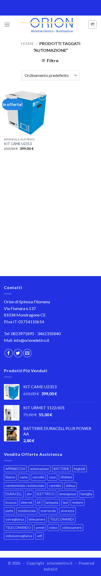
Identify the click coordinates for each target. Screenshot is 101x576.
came (24, 477)
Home (27, 43)
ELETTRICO (46, 494)
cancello (38, 477)
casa (52, 477)
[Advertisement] (50, 219)
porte (9, 511)
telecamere (37, 519)
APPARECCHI (15, 469)
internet (26, 502)
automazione (39, 469)
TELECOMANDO (18, 527)
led (65, 502)
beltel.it (50, 569)
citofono (66, 477)
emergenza (67, 494)
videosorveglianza (18, 536)
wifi (39, 536)
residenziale (27, 511)
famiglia (86, 494)
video (53, 527)
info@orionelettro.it (31, 340)
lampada (51, 502)
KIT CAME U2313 (18, 144)
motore (77, 502)
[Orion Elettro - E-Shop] (49, 25)
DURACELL (13, 494)
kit (39, 502)
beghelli (79, 469)
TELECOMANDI (62, 519)
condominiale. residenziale (24, 486)
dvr (29, 494)
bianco (10, 477)
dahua (70, 486)
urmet (40, 527)
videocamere (72, 527)
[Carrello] (92, 24)
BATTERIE (61, 469)
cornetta (55, 486)
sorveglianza (14, 519)
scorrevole (48, 511)
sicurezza (67, 511)
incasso (10, 502)
